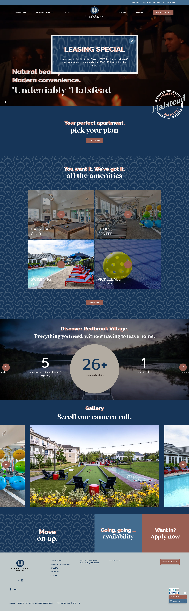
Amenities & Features (45, 13)
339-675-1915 (135, 2)
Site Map (76, 603)
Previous (6, 367)
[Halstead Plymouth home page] (94, 12)
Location (122, 13)
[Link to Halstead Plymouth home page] (20, 565)
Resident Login (169, 2)
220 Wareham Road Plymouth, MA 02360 (89, 561)
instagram (22, 580)
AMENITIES (94, 302)
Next (183, 367)
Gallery (67, 13)
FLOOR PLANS (94, 141)
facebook (19, 580)
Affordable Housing (151, 2)
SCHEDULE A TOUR (163, 12)
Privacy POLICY (63, 603)
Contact (139, 13)
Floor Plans (21, 13)
